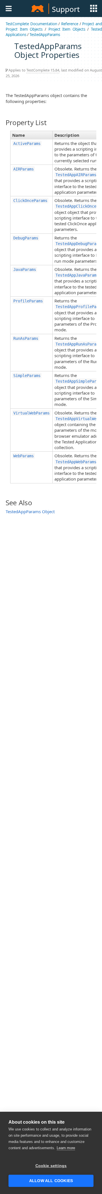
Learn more (66, 1148)
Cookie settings (51, 1166)
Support (66, 9)
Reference (69, 23)
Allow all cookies (51, 1181)
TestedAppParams (44, 34)
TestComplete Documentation (31, 23)
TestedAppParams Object (30, 511)
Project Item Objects (66, 29)
